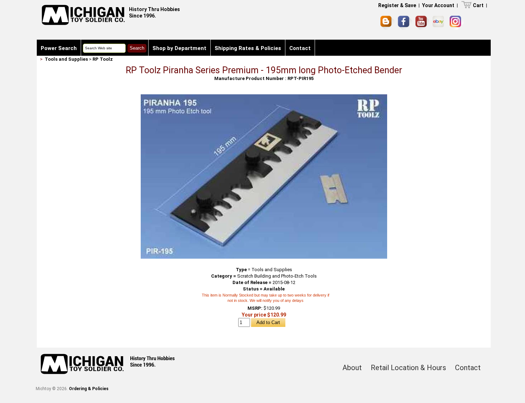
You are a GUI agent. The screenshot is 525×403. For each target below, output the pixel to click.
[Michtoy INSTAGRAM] (457, 23)
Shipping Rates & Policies (248, 48)
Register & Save (397, 5)
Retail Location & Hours (408, 367)
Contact (300, 48)
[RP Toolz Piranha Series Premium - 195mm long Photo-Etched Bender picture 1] (264, 97)
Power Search (59, 48)
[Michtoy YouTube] (422, 23)
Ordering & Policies (89, 388)
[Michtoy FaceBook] (405, 23)
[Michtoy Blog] (387, 23)
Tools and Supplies (66, 59)
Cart (478, 5)
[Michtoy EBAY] (439, 23)
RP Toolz (102, 59)
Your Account (438, 5)
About (352, 367)
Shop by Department (179, 48)
